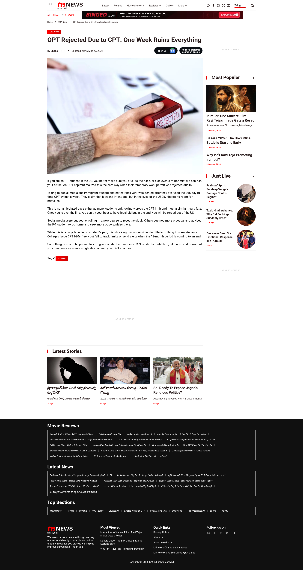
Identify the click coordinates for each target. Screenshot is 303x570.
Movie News (56, 511)
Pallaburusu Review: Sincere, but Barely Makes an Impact (125, 434)
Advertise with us (162, 542)
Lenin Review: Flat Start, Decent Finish (149, 456)
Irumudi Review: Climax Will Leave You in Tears (71, 434)
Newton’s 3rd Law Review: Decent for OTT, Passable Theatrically (182, 445)
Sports (213, 511)
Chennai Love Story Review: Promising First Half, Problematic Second (134, 450)
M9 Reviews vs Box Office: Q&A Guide (174, 552)
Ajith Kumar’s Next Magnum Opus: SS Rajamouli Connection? (196, 475)
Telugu (238, 5)
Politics (118, 5)
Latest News (60, 467)
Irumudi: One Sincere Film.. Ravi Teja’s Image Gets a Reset (121, 534)
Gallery (170, 5)
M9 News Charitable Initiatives (170, 547)
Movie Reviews (63, 425)
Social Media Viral (158, 511)
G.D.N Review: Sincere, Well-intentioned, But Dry (139, 439)
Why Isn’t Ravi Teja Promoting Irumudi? (122, 548)
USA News (62, 22)
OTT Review (97, 511)
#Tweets (69, 14)
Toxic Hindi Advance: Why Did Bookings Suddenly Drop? (136, 475)
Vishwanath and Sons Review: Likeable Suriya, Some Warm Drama (81, 439)
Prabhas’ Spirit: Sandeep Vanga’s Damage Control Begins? (77, 475)
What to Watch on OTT (134, 511)
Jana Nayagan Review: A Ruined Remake (191, 450)
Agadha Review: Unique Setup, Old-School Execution (181, 434)
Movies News (134, 5)
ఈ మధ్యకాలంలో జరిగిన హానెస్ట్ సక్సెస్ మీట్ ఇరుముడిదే (73, 491)
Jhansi (54, 50)
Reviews (153, 5)
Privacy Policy (161, 532)
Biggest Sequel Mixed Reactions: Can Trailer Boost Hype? (185, 480)
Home (50, 22)
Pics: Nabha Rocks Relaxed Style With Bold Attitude (73, 480)
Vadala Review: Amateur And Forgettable (69, 456)
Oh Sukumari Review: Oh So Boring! (110, 456)
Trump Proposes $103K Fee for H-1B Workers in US (74, 486)
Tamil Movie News (196, 511)
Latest (105, 5)
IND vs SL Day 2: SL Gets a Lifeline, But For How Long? (186, 486)
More (181, 5)
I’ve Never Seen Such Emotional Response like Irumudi (128, 480)
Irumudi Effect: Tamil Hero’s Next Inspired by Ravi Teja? (130, 486)
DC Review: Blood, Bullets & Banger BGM (68, 445)
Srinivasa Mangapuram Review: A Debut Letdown (73, 450)
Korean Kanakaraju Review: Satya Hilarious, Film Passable (120, 445)
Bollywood (177, 511)
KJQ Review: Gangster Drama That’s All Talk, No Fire (191, 439)
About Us (158, 537)
